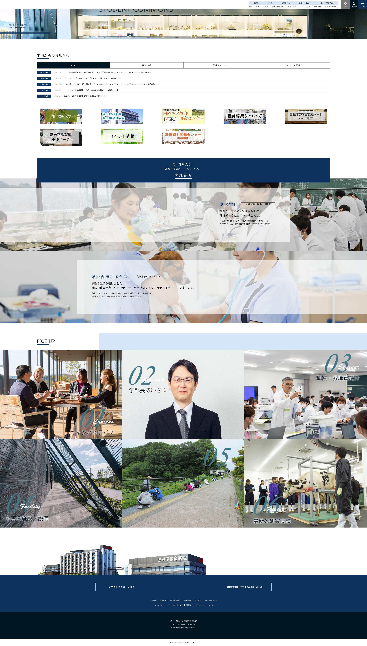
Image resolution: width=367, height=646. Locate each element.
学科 (257, 6)
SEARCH (354, 7)
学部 (250, 6)
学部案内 (153, 600)
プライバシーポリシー (175, 605)
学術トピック (220, 65)
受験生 (256, 3)
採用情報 (189, 605)
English (211, 605)
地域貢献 (317, 6)
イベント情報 (305, 6)
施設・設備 (292, 6)
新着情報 (146, 65)
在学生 (270, 3)
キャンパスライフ (331, 6)
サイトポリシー (158, 605)
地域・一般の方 (305, 3)
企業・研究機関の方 (327, 3)
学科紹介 (163, 600)
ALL (73, 65)
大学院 (265, 6)
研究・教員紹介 (278, 6)
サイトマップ (200, 605)
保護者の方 (286, 3)
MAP (345, 7)
